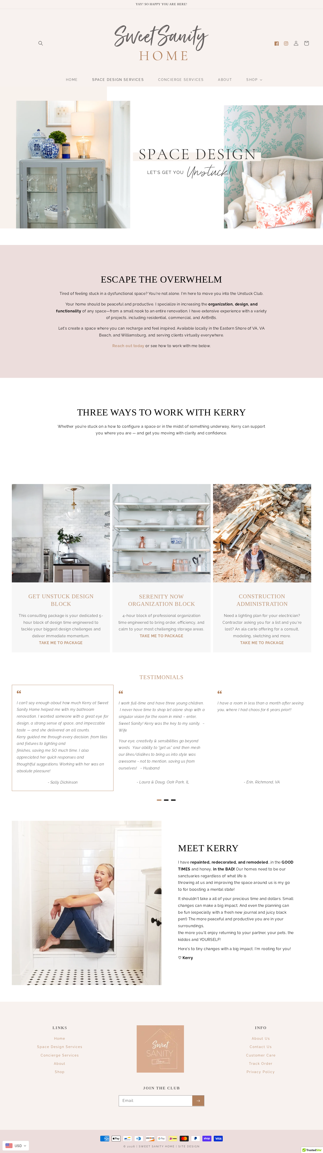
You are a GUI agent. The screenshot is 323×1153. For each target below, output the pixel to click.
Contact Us (261, 1047)
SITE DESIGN (189, 1146)
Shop (60, 1072)
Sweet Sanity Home (157, 1146)
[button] (40, 43)
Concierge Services (60, 1055)
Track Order (261, 1064)
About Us (261, 1038)
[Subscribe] (198, 1101)
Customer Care (261, 1055)
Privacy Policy (261, 1072)
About (59, 1064)
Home (59, 1038)
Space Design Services (60, 1047)
